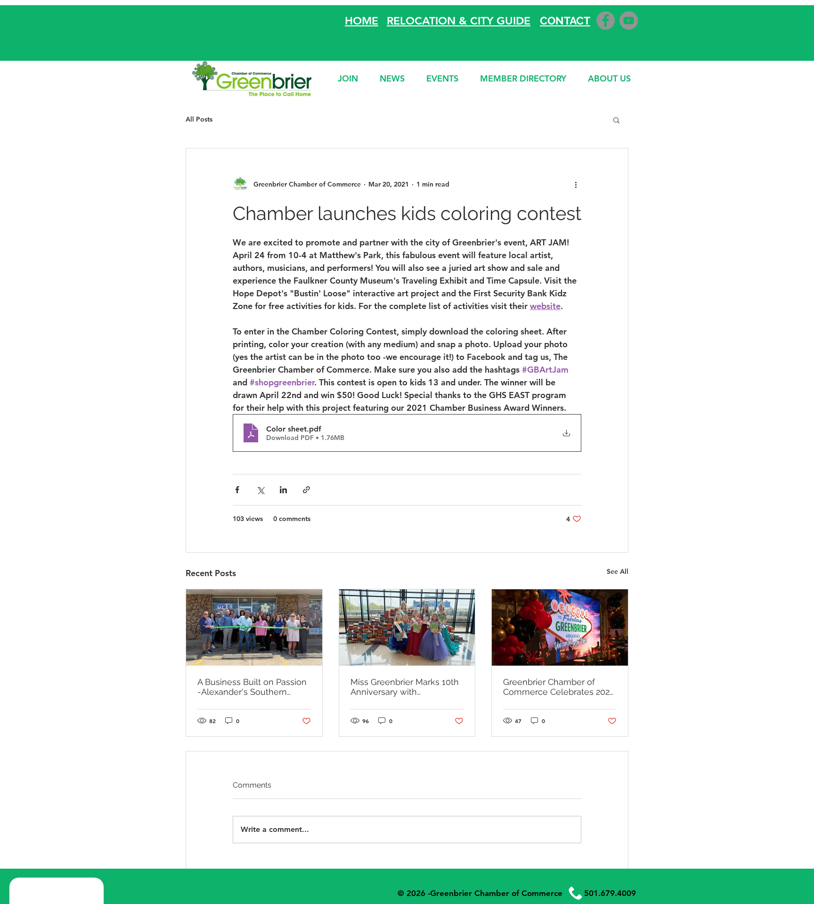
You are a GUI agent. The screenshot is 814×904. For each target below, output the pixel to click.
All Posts (199, 119)
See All (617, 571)
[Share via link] (306, 489)
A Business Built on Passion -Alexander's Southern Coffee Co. (252, 687)
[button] (616, 119)
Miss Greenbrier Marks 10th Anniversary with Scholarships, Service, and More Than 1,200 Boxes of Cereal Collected (404, 687)
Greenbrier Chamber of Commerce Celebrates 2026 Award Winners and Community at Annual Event (559, 687)
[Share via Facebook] (237, 489)
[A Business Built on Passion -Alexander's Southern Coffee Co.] (254, 627)
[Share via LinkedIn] (283, 489)
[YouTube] (628, 20)
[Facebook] (605, 20)
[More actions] (575, 184)
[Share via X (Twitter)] (260, 489)
